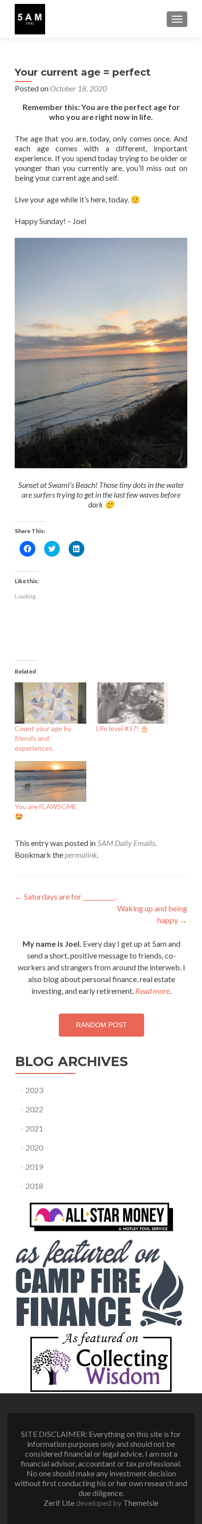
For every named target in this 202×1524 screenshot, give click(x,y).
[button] (30, 19)
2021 (34, 1128)
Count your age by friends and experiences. (43, 738)
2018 (34, 1185)
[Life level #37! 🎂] (132, 702)
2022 (34, 1109)
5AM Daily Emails (126, 842)
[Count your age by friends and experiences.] (50, 702)
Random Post (101, 1025)
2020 (34, 1147)
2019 (34, 1166)
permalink (81, 854)
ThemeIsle (140, 1502)
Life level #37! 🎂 (122, 728)
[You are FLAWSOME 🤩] (50, 781)
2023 (34, 1090)
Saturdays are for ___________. (66, 896)
